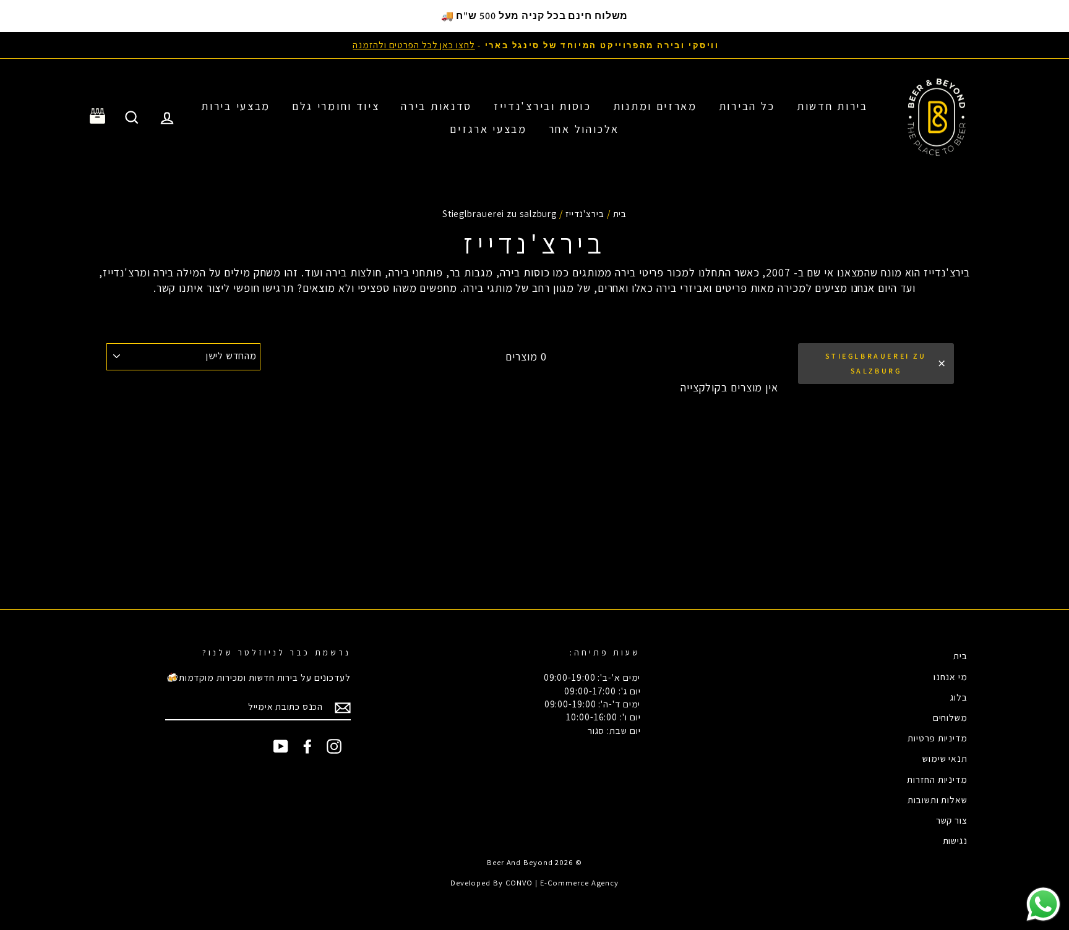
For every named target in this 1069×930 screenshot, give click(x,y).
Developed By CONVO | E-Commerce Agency (534, 882)
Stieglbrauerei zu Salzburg (875, 363)
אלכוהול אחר (584, 129)
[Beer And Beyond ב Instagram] (334, 746)
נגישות (955, 840)
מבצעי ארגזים (488, 129)
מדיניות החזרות (937, 779)
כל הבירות (747, 106)
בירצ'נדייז (584, 213)
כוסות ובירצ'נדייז (542, 106)
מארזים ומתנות (655, 106)
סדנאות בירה (436, 106)
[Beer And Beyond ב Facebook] (307, 746)
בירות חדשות (832, 106)
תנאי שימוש (945, 758)
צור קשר (952, 820)
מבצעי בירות (235, 106)
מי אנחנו (951, 676)
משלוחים (950, 717)
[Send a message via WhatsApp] (1043, 904)
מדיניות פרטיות (938, 738)
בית (620, 213)
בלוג (959, 697)
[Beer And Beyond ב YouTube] (280, 746)
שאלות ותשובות (938, 799)
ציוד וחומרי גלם (336, 106)
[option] (534, 44)
